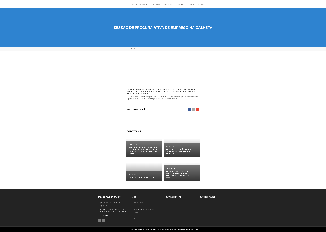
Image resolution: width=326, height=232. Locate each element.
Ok (200, 229)
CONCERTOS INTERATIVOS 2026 (141, 177)
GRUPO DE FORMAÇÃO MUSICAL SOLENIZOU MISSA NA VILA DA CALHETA (179, 151)
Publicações (180, 4)
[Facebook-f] (99, 220)
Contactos (201, 4)
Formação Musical (169, 4)
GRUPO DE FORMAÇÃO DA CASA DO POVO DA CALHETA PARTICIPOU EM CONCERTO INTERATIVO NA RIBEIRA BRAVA (143, 150)
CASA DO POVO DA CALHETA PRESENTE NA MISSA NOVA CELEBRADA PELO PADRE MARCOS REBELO (179, 174)
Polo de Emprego (155, 4)
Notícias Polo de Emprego (145, 49)
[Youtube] (103, 220)
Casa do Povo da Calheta (139, 4)
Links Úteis (191, 4)
